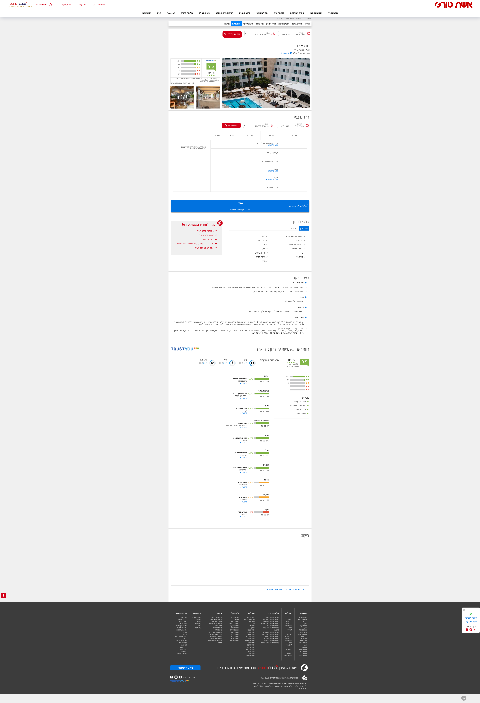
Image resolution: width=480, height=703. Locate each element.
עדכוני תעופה (251, 617)
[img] (464, 610)
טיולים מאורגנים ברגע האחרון (270, 619)
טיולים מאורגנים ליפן (273, 626)
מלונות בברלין (235, 632)
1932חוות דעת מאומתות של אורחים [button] (182, 83)
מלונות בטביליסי (234, 630)
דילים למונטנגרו (289, 648)
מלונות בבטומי (235, 628)
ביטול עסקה (183, 649)
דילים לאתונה (288, 656)
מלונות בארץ (300, 18)
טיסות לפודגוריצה (250, 641)
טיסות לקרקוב (251, 645)
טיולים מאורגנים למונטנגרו (271, 632)
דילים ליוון (289, 621)
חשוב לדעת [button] (248, 23)
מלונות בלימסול (234, 621)
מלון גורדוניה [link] (303, 641)
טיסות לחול (251, 613)
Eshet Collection (216, 617)
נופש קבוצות (183, 643)
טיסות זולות (218, 630)
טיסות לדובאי (251, 634)
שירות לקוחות (66, 4)
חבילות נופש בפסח (216, 619)
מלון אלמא (304, 638)
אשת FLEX (183, 623)
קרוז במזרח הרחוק (198, 624)
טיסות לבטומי (251, 630)
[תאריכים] (308, 33)
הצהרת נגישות (182, 621)
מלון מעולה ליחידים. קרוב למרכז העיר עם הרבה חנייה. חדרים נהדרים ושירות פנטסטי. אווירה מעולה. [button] (197, 80)
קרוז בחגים (198, 628)
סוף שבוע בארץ (302, 619)
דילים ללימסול (289, 618)
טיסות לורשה (251, 643)
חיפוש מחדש (234, 34)
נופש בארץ (303, 613)
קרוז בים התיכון (196, 617)
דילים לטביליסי (289, 652)
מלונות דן (304, 647)
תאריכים (301, 33)
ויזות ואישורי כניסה (249, 619)
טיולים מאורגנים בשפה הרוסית (270, 643)
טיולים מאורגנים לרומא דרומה (270, 634)
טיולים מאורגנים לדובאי (272, 636)
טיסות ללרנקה (251, 647)
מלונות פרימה (303, 653)
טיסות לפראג (251, 651)
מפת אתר (184, 651)
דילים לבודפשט (289, 629)
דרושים (185, 634)
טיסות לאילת (303, 632)
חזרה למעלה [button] (463, 698)
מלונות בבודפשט (234, 623)
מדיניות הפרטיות (182, 619)
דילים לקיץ (219, 626)
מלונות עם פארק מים (215, 623)
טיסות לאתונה (251, 638)
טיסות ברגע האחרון (251, 627)
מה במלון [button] (260, 23)
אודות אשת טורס (181, 613)
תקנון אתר (184, 617)
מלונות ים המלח (302, 634)
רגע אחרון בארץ (302, 617)
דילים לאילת (303, 636)
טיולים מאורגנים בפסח (272, 617)
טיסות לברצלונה (250, 649)
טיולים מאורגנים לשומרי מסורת (270, 623)
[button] (44, 5)
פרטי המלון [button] (271, 23)
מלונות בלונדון (235, 636)
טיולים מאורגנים (273, 613)
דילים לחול (288, 613)
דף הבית (309, 18)
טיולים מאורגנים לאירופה (214, 634)
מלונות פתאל (303, 651)
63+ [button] (182, 97)
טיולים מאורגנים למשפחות (271, 621)
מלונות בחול (235, 613)
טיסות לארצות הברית (215, 632)
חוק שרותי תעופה (181, 641)
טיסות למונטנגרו (250, 636)
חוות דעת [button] (236, 23)
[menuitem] (333, 13)
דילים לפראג (288, 641)
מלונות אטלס (303, 656)
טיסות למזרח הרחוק (216, 638)
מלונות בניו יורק (234, 638)
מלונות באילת (290, 18)
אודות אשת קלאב (181, 630)
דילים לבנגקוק (289, 633)
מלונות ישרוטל (303, 649)
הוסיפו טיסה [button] (283, 23)
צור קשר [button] (82, 4)
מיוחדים (219, 613)
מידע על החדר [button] (273, 145)
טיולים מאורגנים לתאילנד (271, 641)
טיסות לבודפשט (250, 632)
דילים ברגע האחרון (216, 621)
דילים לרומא (288, 638)
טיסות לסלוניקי (250, 656)
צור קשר (184, 632)
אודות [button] (293, 228)
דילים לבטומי (288, 626)
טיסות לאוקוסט (217, 628)
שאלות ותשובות (182, 653)
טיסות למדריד (251, 653)
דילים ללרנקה (288, 636)
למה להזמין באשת (181, 626)
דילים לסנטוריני (289, 644)
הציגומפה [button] (285, 53)
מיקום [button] (227, 23)
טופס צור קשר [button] (470, 621)
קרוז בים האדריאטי (198, 620)
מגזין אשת (184, 645)
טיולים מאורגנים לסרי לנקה (271, 638)
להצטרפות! (185, 668)
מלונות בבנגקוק (234, 626)
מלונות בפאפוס (234, 641)
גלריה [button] (307, 23)
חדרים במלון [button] (297, 23)
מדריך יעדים (183, 647)
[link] (470, 614)
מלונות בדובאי (235, 634)
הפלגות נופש (197, 613)
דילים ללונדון (288, 623)
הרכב (268, 33)
